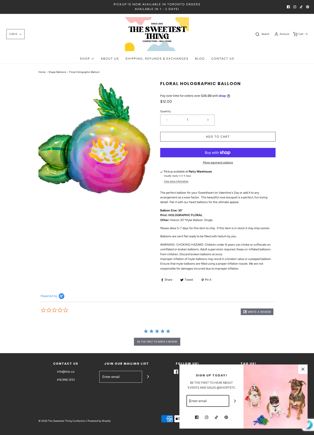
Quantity (165, 111)
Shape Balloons (57, 72)
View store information (176, 181)
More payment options (218, 162)
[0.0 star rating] (64, 310)
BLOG (200, 58)
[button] (15, 34)
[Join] (148, 377)
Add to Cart (218, 137)
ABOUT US (110, 58)
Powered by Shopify (99, 420)
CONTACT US (222, 58)
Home (41, 72)
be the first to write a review (157, 342)
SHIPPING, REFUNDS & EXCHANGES (157, 58)
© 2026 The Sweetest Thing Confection (62, 420)
